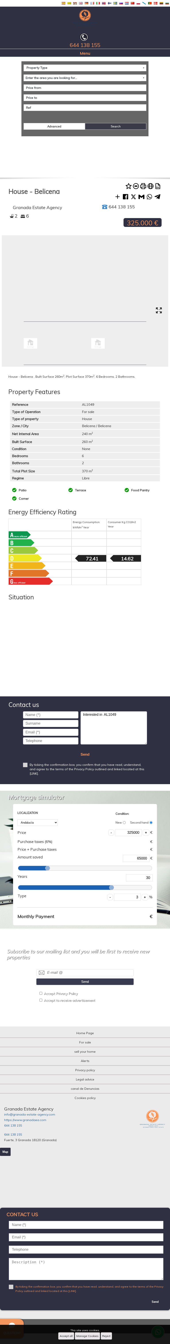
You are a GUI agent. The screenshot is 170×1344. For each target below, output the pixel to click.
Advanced (54, 126)
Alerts (85, 1061)
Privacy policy (85, 1070)
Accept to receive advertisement (69, 1000)
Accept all (66, 1336)
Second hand (139, 822)
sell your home (85, 1052)
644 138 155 (13, 1125)
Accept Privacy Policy (61, 993)
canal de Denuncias (85, 1089)
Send (85, 754)
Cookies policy (85, 1098)
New (119, 822)
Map (5, 1151)
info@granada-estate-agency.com (29, 1114)
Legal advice (85, 1079)
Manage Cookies (87, 1336)
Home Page (85, 1033)
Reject (106, 1336)
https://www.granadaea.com (25, 1120)
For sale (85, 1042)
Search (116, 126)
